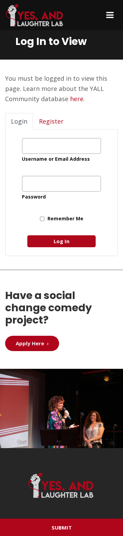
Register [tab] (51, 121)
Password (34, 196)
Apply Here (30, 343)
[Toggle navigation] (110, 15)
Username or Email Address (56, 159)
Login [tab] (19, 121)
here (76, 99)
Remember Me (64, 218)
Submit (62, 527)
